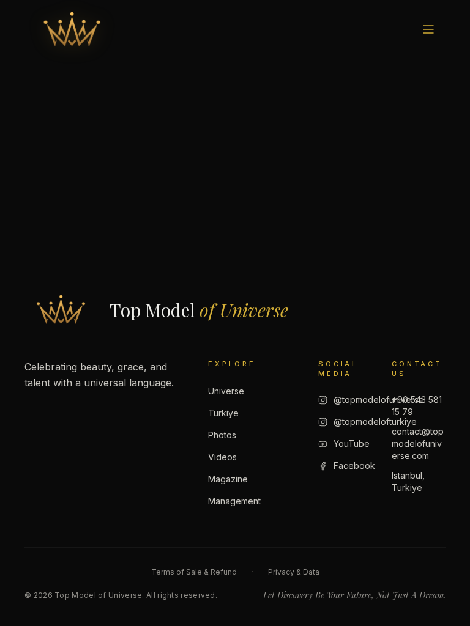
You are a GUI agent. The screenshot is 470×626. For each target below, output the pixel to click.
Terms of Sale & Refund (194, 571)
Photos (222, 435)
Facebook (354, 465)
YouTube (352, 443)
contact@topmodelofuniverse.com (418, 443)
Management (234, 501)
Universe (226, 391)
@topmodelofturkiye (375, 421)
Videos (222, 457)
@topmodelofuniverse (379, 399)
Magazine (228, 479)
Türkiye (223, 413)
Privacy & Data (293, 571)
